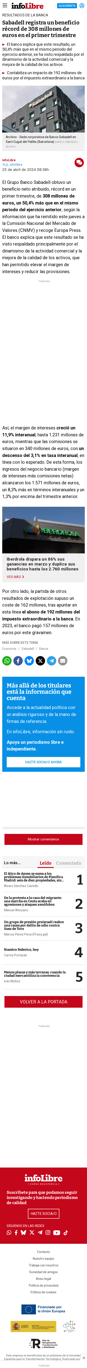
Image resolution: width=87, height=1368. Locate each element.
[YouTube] (56, 1233)
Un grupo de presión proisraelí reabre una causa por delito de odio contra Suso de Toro (34, 925)
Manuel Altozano (16, 910)
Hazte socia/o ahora (43, 762)
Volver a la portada (43, 1002)
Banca (43, 648)
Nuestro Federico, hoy (21, 950)
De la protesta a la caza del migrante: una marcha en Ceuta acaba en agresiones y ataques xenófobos (33, 901)
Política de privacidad (43, 1285)
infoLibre (9, 160)
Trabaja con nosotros (43, 1265)
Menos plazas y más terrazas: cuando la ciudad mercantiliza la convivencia (35, 974)
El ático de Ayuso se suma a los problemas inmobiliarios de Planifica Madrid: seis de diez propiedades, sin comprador (33, 879)
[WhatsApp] (9, 1233)
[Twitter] (32, 1233)
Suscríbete (67, 5)
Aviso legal (43, 1279)
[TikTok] (65, 1233)
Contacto (43, 1252)
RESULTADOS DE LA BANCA (25, 15)
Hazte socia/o (44, 1213)
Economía (9, 648)
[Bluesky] (23, 1233)
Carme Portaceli (15, 955)
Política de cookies (43, 1292)
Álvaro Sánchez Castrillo (21, 886)
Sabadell (28, 648)
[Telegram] (40, 1233)
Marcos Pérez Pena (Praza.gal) (26, 934)
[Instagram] (48, 1233)
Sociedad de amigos (43, 1272)
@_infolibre (13, 164)
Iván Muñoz (12, 981)
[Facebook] (16, 1233)
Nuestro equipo (43, 1258)
